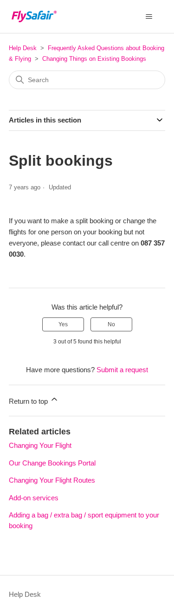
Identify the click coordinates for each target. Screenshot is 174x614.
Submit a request (122, 370)
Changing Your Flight (40, 445)
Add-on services (33, 498)
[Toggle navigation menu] (148, 16)
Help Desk (23, 48)
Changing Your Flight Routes (52, 480)
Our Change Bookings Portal (52, 463)
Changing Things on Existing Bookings (94, 58)
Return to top (29, 401)
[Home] (34, 16)
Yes (63, 324)
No (111, 324)
